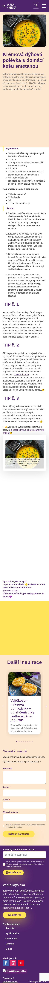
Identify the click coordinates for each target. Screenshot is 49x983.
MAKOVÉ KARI (21, 374)
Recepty (9, 928)
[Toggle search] (36, 5)
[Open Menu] (44, 6)
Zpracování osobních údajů (10, 979)
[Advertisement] (24, 118)
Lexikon (9, 944)
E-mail (6, 800)
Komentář (8, 768)
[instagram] (13, 963)
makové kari (33, 175)
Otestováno (11, 938)
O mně (8, 949)
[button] (46, 706)
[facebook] (6, 963)
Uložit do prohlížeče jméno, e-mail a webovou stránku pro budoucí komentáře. (25, 826)
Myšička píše (12, 933)
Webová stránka (10, 812)
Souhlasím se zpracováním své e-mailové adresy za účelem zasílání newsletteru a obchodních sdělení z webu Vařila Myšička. (25, 864)
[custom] (21, 963)
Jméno (6, 787)
